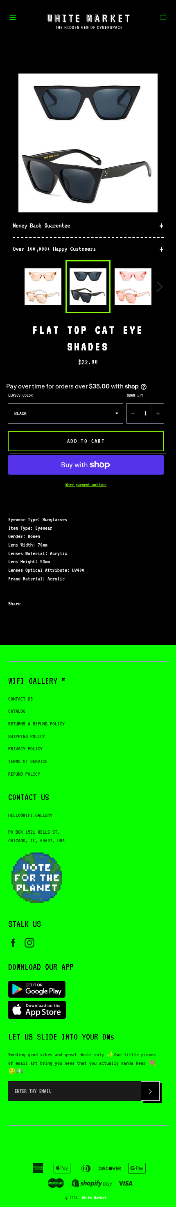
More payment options (85, 484)
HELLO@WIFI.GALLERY (30, 815)
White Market (94, 1197)
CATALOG (16, 711)
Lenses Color (20, 395)
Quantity (135, 395)
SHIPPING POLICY (26, 736)
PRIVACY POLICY (25, 748)
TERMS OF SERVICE (27, 761)
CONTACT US (20, 699)
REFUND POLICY (24, 774)
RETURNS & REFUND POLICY (36, 724)
